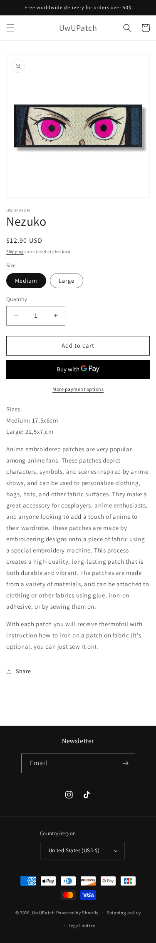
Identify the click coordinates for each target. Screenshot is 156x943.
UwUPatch (43, 913)
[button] (10, 28)
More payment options (78, 389)
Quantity (16, 299)
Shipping (15, 251)
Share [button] (23, 671)
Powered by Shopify (77, 913)
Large (66, 280)
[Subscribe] (125, 763)
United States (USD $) (74, 850)
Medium (26, 280)
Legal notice (82, 925)
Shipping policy (123, 913)
